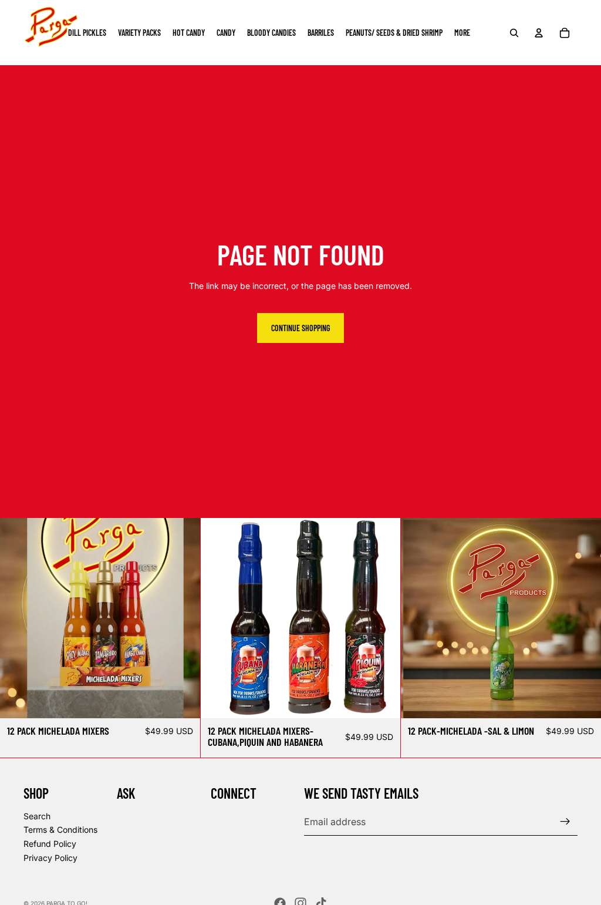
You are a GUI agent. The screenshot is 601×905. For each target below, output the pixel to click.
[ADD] (182, 700)
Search (36, 816)
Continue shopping (300, 328)
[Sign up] (565, 821)
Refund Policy (49, 844)
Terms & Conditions (60, 830)
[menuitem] (462, 33)
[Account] (539, 33)
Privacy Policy (50, 858)
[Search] (514, 33)
